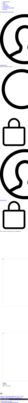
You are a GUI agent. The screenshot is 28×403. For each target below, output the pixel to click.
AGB (18, 396)
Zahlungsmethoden (9, 397)
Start (1, 231)
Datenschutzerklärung (11, 396)
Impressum (2, 396)
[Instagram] (0, 393)
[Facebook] (1, 393)
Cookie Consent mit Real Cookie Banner (9, 402)
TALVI (4, 383)
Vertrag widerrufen (4, 399)
